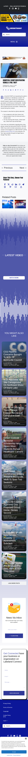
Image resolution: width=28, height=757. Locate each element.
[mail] (16, 8)
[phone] (18, 8)
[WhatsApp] (13, 90)
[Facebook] (3, 90)
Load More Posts (14, 583)
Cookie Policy (9, 755)
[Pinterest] (18, 90)
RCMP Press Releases (9, 86)
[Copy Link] (23, 90)
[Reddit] (8, 90)
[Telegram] (15, 90)
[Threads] (5, 187)
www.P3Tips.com (10, 131)
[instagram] (13, 8)
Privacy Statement (16, 755)
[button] (26, 738)
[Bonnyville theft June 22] (14, 63)
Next (22, 168)
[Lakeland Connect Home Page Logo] (14, 26)
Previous (8, 168)
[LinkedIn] (11, 90)
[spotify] (20, 736)
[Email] (20, 90)
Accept (14, 751)
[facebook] (10, 8)
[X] (6, 90)
